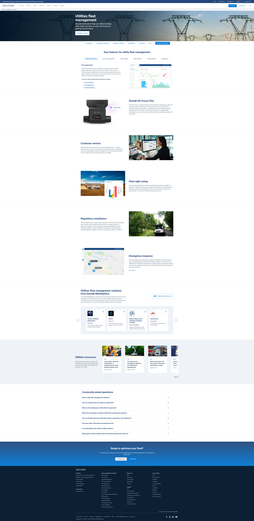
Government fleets (80, 491)
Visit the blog (133, 459)
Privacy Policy (79, 516)
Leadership (155, 481)
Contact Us (242, 5)
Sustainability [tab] (151, 59)
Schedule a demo (82, 33)
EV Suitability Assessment (106, 502)
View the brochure (163, 43)
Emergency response (118, 43)
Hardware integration (105, 500)
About (154, 475)
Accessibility (155, 487)
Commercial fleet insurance (107, 507)
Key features (89, 43)
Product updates (135, 499)
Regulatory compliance (103, 43)
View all (176, 377)
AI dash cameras (79, 479)
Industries (9, 9)
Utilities (15, 9)
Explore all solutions (165, 296)
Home (3, 9)
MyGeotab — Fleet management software (84, 477)
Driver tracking (104, 475)
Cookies (86, 516)
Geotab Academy (135, 503)
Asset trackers (79, 481)
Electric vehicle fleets (105, 504)
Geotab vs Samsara (157, 494)
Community (221, 1)
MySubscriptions (98, 516)
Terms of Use (132, 516)
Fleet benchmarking (105, 485)
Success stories (130, 479)
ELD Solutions (104, 492)
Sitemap (91, 516)
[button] (127, 397)
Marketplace (230, 1)
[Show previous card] (78, 320)
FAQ (150, 43)
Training (128, 483)
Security (154, 485)
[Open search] (250, 6)
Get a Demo (232, 5)
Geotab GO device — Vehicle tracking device (85, 475)
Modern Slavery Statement (121, 516)
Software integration (105, 498)
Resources (142, 43)
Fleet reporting (104, 477)
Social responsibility (157, 483)
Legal (113, 516)
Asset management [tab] (109, 59)
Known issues (130, 501)
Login (238, 1)
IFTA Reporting (104, 496)
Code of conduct (161, 496)
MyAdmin (155, 490)
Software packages (80, 483)
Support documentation (137, 493)
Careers (159, 479)
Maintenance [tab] (138, 59)
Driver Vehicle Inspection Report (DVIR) (109, 494)
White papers (129, 477)
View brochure (132, 270)
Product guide (135, 491)
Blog (215, 1)
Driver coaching (104, 490)
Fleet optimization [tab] (91, 59)
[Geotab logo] (8, 5)
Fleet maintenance (105, 483)
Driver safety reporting (106, 487)
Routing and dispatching (106, 479)
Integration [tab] (165, 59)
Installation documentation (137, 495)
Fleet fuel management (106, 481)
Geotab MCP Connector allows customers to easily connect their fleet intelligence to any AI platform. (23, 1)
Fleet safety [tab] (124, 59)
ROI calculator (130, 481)
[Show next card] (176, 320)
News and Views (156, 477)
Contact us (155, 492)
